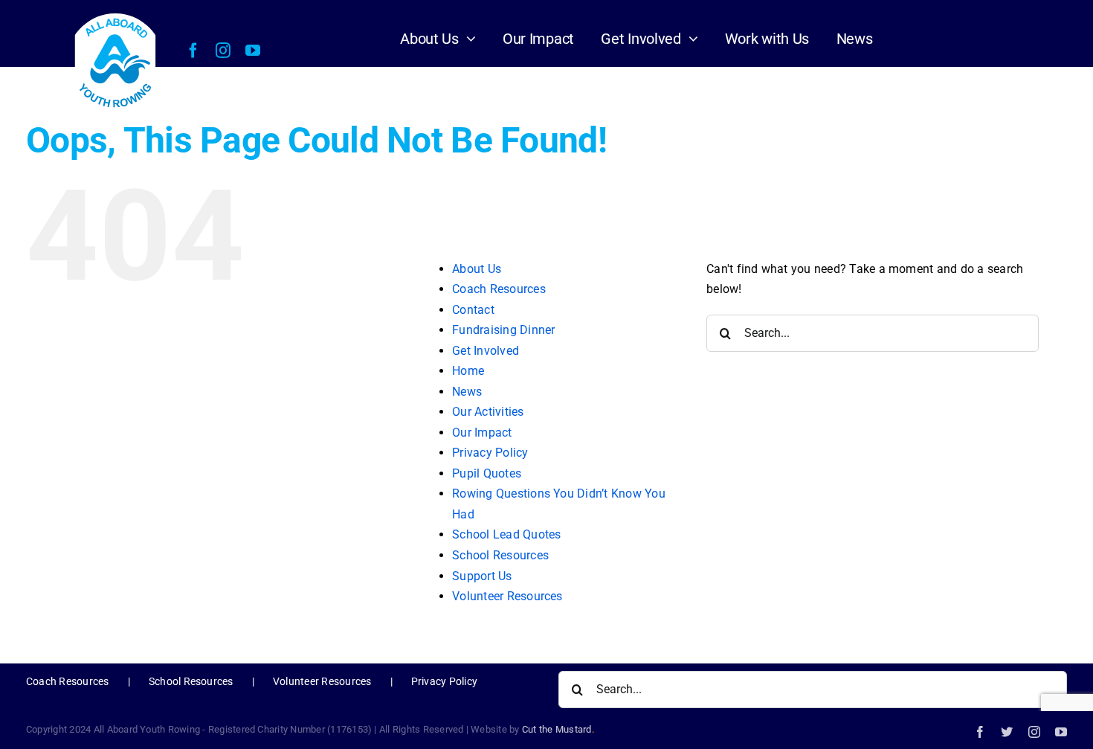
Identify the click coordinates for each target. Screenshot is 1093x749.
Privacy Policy (490, 453)
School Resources (500, 555)
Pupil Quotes (486, 473)
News (467, 392)
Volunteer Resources (507, 596)
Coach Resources (499, 289)
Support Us (482, 576)
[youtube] (252, 50)
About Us (476, 269)
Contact (473, 310)
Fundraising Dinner (503, 330)
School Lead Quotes (506, 534)
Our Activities (487, 412)
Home (468, 371)
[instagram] (223, 50)
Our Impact (482, 432)
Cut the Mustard (558, 729)
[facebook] (193, 50)
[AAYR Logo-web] (115, 15)
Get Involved (485, 351)
